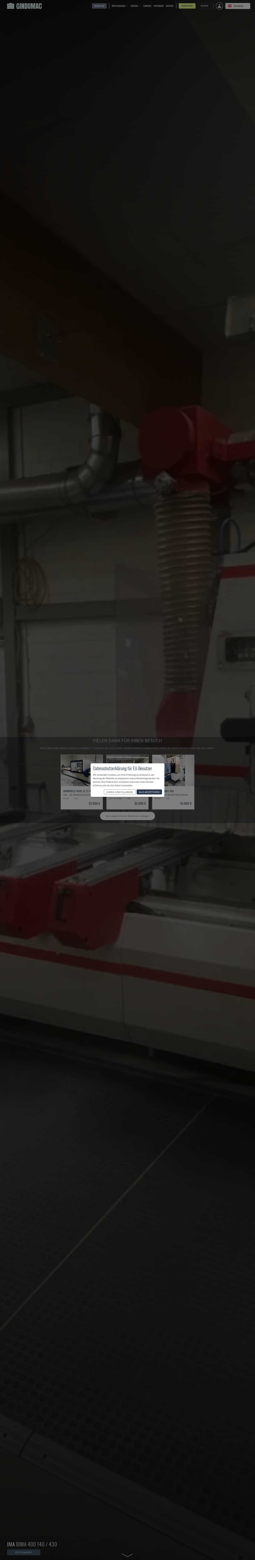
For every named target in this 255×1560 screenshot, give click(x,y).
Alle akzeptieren (149, 791)
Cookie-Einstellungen (119, 791)
